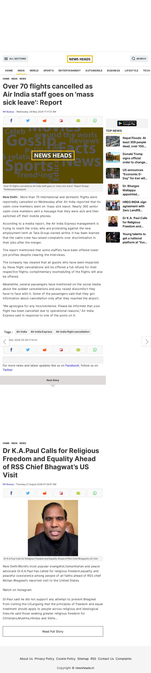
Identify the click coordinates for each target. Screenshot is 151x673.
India (21, 70)
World (34, 70)
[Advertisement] (75, 26)
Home (9, 70)
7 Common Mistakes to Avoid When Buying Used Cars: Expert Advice (4, 341)
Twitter (8, 370)
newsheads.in (85, 668)
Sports (48, 70)
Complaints (123, 658)
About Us (26, 658)
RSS (93, 658)
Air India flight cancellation (73, 331)
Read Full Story (52, 631)
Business (113, 70)
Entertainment (70, 70)
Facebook (72, 365)
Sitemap (83, 658)
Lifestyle (131, 70)
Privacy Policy (44, 658)
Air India (21, 331)
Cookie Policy (66, 658)
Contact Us (106, 658)
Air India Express (41, 331)
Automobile (93, 70)
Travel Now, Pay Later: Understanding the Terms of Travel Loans (146, 341)
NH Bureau (8, 111)
